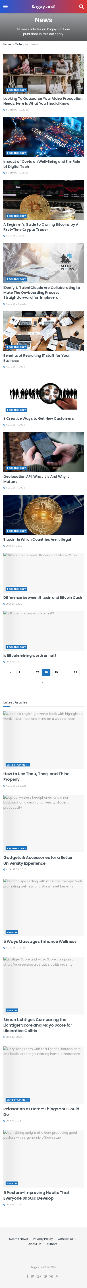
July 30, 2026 (13, 1037)
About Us (34, 1244)
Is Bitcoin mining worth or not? (29, 655)
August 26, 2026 (15, 785)
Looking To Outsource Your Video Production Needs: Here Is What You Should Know (43, 101)
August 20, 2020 (15, 303)
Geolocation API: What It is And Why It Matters (36, 479)
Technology (16, 90)
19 (56, 672)
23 (75, 672)
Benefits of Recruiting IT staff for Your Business (36, 358)
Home (7, 44)
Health (12, 932)
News (35, 44)
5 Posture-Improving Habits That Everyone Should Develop (36, 1195)
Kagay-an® (43, 6)
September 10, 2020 (17, 109)
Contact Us (66, 1239)
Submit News (18, 1239)
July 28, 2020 (13, 545)
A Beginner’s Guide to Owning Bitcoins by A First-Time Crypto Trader (40, 227)
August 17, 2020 (15, 366)
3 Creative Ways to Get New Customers (38, 418)
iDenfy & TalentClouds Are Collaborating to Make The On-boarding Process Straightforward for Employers (41, 292)
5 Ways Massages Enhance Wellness (39, 941)
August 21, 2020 (15, 235)
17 (37, 672)
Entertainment (18, 764)
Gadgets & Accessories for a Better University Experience (38, 860)
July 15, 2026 (13, 1204)
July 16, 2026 (13, 1120)
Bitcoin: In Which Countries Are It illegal (37, 539)
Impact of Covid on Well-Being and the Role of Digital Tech (41, 164)
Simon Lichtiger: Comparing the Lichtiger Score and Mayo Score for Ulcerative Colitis (37, 1025)
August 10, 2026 (15, 947)
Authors (52, 1244)
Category (21, 44)
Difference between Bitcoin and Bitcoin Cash (42, 597)
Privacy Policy (43, 1239)
